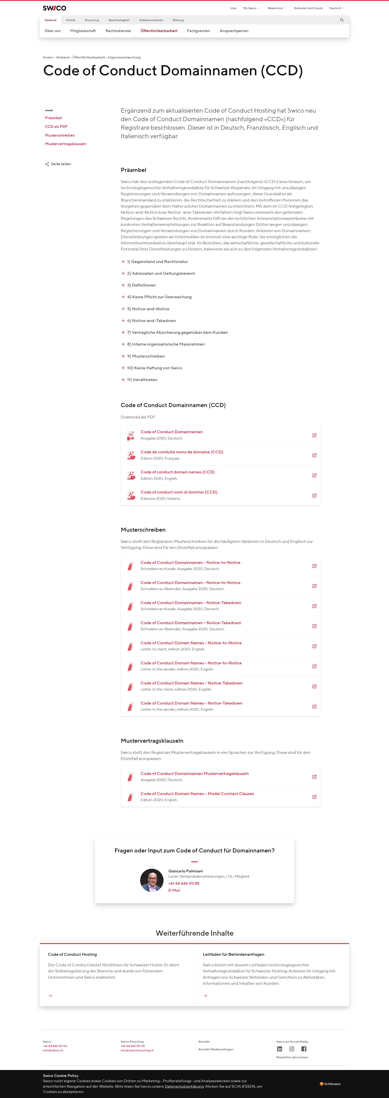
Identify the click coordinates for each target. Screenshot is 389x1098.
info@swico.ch (53, 1050)
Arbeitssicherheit (151, 20)
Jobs (233, 8)
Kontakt (204, 1041)
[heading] (220, 262)
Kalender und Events (308, 8)
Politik (70, 20)
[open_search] (342, 20)
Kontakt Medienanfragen (216, 1049)
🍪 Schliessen (330, 1084)
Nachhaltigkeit (119, 20)
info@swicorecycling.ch (137, 1050)
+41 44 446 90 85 (183, 884)
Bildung (178, 20)
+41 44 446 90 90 (55, 1046)
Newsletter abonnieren (292, 1057)
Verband (50, 20)
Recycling (92, 20)
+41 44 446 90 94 (133, 1046)
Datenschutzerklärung (184, 1086)
